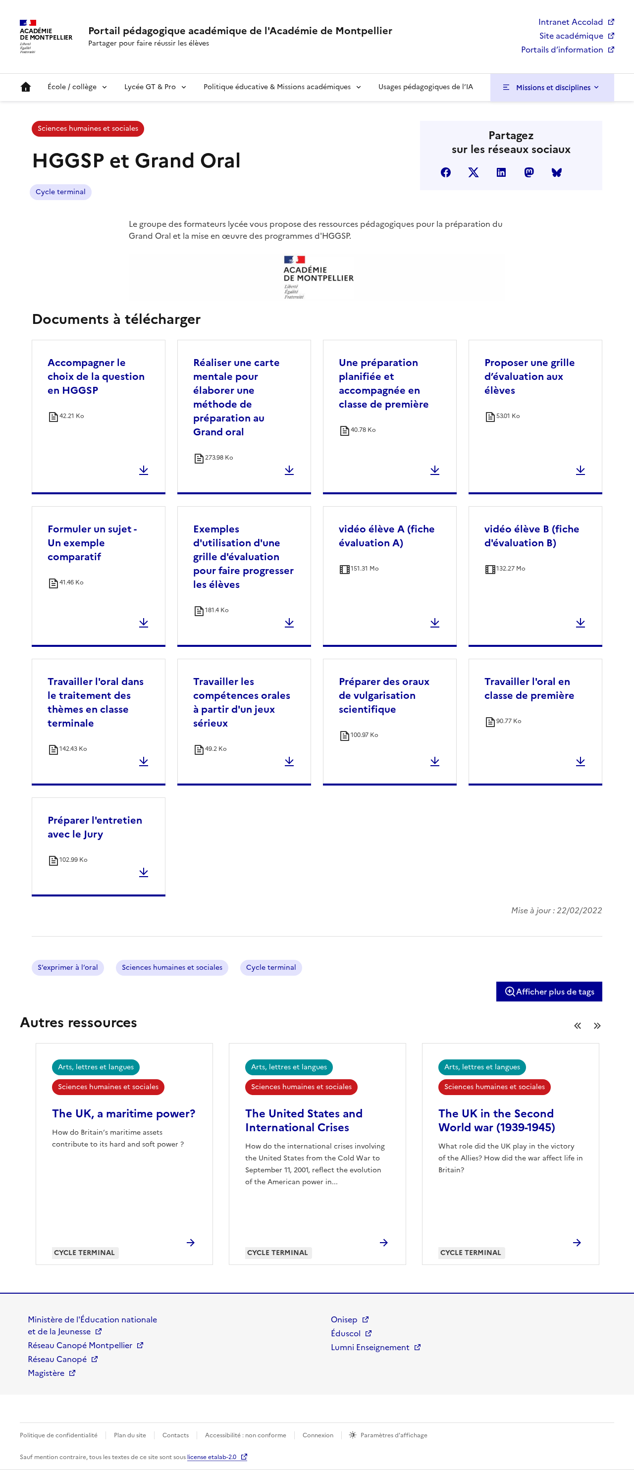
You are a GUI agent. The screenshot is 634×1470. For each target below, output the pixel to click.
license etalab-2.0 (211, 1457)
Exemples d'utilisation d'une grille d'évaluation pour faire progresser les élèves (243, 557)
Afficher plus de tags (555, 992)
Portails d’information (562, 49)
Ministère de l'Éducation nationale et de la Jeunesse (92, 1325)
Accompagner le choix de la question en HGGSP (96, 376)
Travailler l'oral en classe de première (529, 688)
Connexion (318, 1435)
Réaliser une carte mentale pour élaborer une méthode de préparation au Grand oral (236, 397)
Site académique (571, 36)
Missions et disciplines (553, 87)
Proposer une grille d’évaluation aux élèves (529, 376)
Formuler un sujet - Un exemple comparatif (92, 543)
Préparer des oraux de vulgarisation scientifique (384, 695)
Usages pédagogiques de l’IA (425, 87)
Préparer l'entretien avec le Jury (95, 827)
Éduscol (346, 1333)
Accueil (26, 87)
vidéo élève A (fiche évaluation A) (387, 536)
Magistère (46, 1373)
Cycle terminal (61, 192)
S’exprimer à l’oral (68, 967)
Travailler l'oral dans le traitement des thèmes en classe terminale (96, 702)
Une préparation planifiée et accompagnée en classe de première (384, 383)
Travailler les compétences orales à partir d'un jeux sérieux (241, 702)
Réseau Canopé (57, 1359)
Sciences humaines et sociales (88, 128)
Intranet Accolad (570, 22)
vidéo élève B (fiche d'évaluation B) (532, 536)
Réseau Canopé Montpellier (80, 1345)
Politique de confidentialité (59, 1435)
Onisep (344, 1319)
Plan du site (130, 1435)
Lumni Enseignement (370, 1347)
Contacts (175, 1435)
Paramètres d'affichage (394, 1435)
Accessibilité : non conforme (245, 1435)
